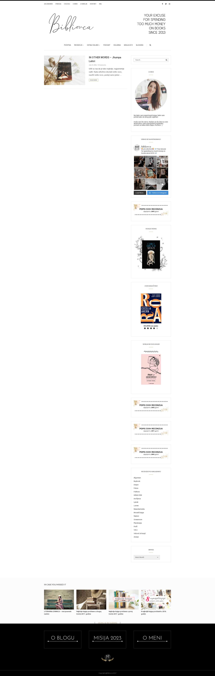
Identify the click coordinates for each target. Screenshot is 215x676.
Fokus (136, 488)
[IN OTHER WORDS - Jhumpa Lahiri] (64, 70)
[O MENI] (151, 94)
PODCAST (106, 45)
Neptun (136, 516)
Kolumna (117, 45)
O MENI (75, 4)
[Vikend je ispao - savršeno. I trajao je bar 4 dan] (151, 184)
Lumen (136, 506)
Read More (93, 80)
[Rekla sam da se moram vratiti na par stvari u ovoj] (139, 161)
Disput (136, 485)
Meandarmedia (139, 509)
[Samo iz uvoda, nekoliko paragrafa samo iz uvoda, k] (139, 184)
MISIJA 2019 (128, 45)
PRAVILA (58, 4)
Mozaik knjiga (139, 512)
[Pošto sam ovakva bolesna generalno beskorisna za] (162, 161)
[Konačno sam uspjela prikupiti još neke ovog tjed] (151, 172)
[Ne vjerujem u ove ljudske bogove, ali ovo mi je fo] (162, 184)
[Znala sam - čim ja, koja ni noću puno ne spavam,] (139, 172)
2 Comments (102, 65)
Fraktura (137, 492)
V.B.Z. (136, 530)
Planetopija (138, 523)
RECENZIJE (78, 45)
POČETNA (67, 45)
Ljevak (136, 502)
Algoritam (137, 478)
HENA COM (138, 495)
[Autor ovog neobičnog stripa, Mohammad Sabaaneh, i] (151, 161)
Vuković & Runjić (140, 533)
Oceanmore (138, 519)
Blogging (139, 45)
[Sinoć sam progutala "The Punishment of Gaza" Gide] (162, 172)
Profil (135, 526)
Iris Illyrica (137, 499)
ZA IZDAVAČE (48, 4)
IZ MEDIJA (83, 4)
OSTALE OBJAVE (93, 45)
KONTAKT (93, 4)
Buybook (137, 481)
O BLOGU (67, 4)
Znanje (136, 537)
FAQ (100, 4)
